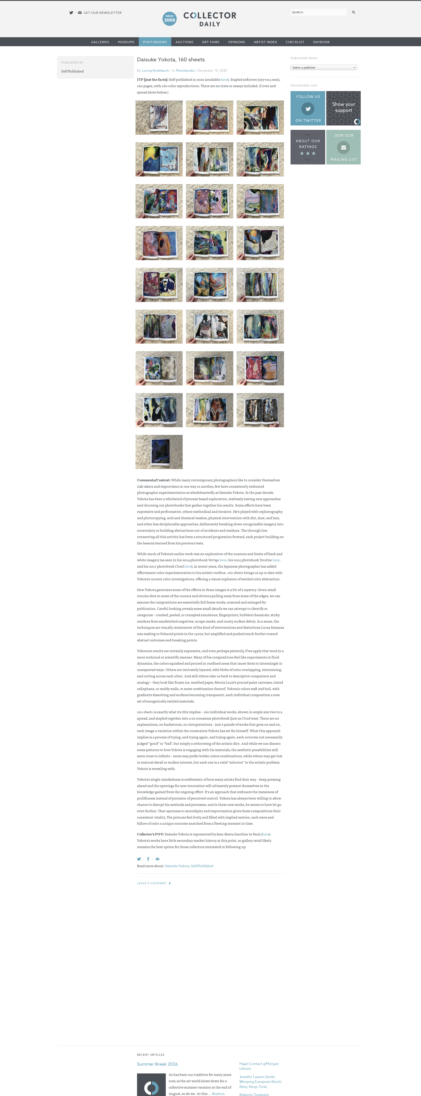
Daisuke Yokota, (178, 865)
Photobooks (155, 42)
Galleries (100, 42)
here (224, 79)
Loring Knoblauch (155, 70)
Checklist (295, 42)
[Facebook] (148, 859)
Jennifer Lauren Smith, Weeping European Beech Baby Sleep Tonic (260, 1081)
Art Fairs (210, 42)
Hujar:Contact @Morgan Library (259, 1066)
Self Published (202, 865)
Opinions (236, 42)
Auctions (184, 42)
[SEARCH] (354, 12)
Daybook (321, 42)
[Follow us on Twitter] (71, 12)
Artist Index (265, 42)
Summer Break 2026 (157, 1064)
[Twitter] (139, 859)
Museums (126, 42)
